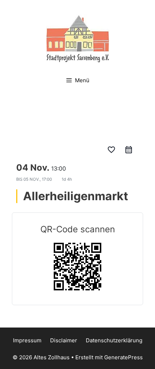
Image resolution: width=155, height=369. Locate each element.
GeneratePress (123, 357)
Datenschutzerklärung (114, 340)
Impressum (27, 340)
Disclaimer (63, 340)
